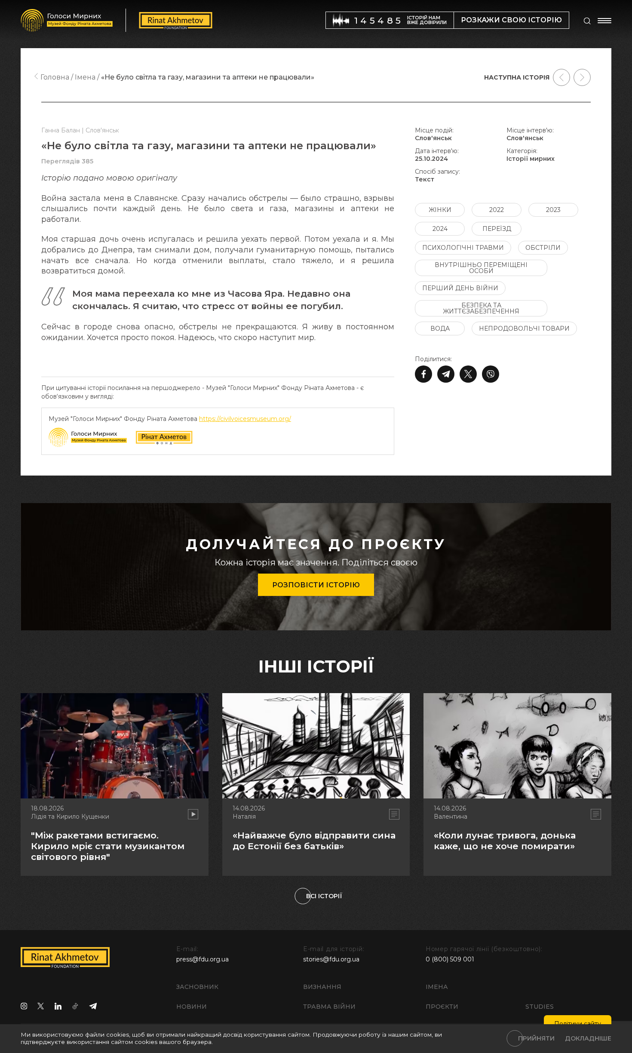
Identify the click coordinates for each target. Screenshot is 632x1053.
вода (440, 328)
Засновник (197, 987)
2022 (496, 210)
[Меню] (604, 20)
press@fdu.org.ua (202, 959)
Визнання (322, 987)
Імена (437, 987)
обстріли (543, 248)
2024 (440, 229)
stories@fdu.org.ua (331, 959)
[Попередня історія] (561, 77)
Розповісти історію (316, 585)
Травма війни (329, 1006)
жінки (440, 210)
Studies (539, 1006)
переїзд (496, 229)
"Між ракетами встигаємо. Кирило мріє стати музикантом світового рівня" (107, 846)
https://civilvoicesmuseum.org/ (245, 419)
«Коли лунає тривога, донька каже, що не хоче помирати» (505, 840)
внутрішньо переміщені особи (481, 268)
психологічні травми (463, 248)
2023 (553, 210)
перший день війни (460, 288)
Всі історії (324, 896)
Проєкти (442, 1006)
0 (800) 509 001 (450, 959)
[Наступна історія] (582, 77)
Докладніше (588, 1038)
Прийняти (536, 1038)
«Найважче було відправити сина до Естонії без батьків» (314, 840)
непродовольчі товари (524, 328)
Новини (191, 1006)
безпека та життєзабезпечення (481, 308)
